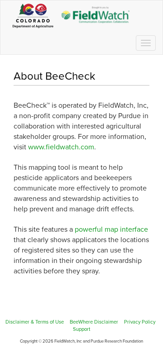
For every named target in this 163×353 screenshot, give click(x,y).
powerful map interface (111, 229)
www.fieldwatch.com (61, 147)
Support (81, 329)
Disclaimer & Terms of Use (34, 322)
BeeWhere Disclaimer (94, 322)
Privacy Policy (139, 322)
